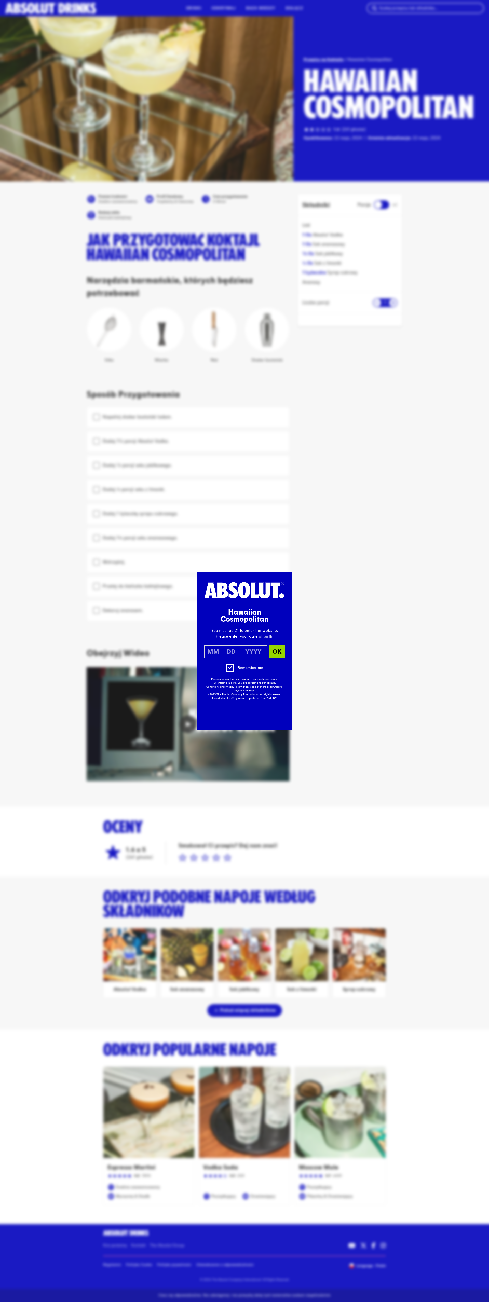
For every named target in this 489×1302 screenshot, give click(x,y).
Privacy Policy (233, 686)
